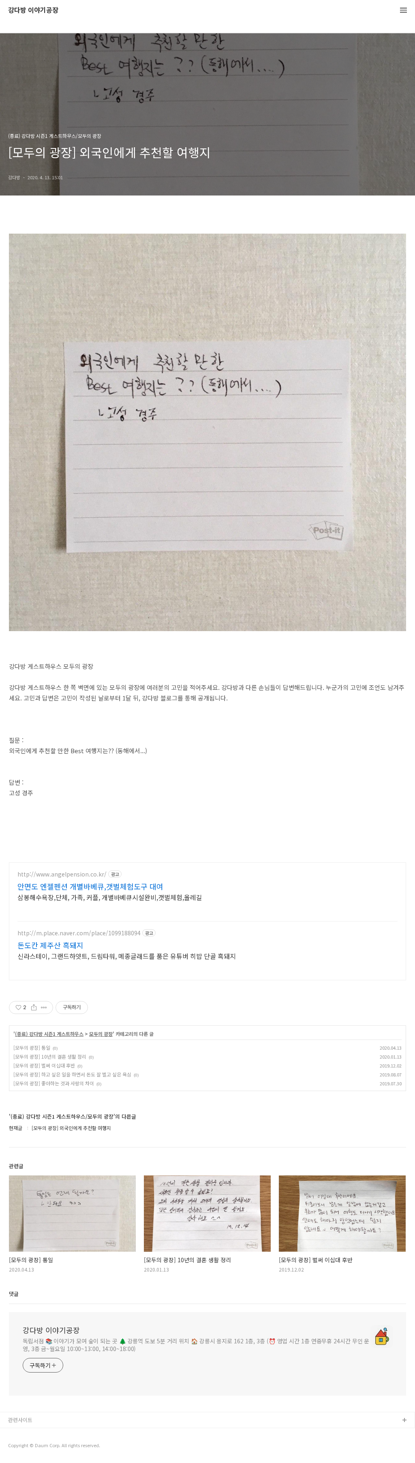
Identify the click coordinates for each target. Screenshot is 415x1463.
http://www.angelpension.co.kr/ (62, 874)
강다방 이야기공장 (33, 10)
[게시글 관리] (44, 1007)
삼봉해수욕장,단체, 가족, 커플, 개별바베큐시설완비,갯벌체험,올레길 (109, 897)
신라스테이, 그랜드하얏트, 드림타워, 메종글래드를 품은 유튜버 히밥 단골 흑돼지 (126, 955)
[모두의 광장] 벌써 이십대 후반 (44, 1065)
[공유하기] (34, 1007)
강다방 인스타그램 (29, 1433)
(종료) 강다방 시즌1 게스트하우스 (49, 1034)
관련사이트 (20, 1420)
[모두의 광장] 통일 (31, 1047)
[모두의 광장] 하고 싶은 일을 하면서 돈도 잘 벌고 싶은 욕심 (72, 1074)
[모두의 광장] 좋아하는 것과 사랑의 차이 (53, 1083)
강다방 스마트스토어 (31, 1446)
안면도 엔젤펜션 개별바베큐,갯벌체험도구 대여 (90, 886)
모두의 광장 (101, 1034)
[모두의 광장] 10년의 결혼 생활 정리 (49, 1056)
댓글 (14, 1294)
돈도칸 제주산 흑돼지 (50, 945)
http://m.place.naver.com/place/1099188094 (79, 933)
